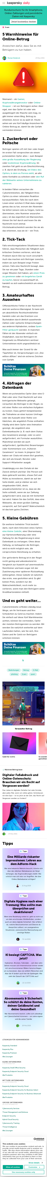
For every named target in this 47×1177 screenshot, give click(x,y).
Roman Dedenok (14, 58)
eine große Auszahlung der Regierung (21, 159)
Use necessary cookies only (23, 1172)
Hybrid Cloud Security (10, 1119)
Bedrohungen (14, 670)
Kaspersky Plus (7, 1049)
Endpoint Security (9, 1116)
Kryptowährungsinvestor (14, 102)
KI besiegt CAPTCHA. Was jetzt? (23, 956)
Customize (33, 1167)
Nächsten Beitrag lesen (13, 770)
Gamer (20, 99)
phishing (14, 674)
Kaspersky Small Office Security (13, 1068)
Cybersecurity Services (10, 1108)
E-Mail (35, 670)
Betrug (26, 670)
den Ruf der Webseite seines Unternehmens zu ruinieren (23, 180)
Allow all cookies (13, 1167)
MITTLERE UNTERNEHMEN (13, 1080)
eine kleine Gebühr (11, 531)
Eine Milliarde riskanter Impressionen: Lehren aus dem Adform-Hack (23, 860)
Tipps (24, 851)
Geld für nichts (8, 757)
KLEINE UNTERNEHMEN (11, 1062)
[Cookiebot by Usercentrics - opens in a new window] (33, 1139)
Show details (34, 1163)
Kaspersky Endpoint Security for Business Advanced (21, 1094)
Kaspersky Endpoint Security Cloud (15, 1071)
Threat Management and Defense (15, 1112)
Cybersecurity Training (10, 1123)
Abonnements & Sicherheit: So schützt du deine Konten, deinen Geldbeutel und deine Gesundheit (23, 1004)
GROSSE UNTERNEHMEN (12, 1102)
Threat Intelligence (9, 1127)
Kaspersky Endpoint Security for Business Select (20, 1090)
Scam (7, 27)
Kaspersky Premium (9, 1053)
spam (33, 674)
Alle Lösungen (7, 1057)
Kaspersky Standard (9, 1046)
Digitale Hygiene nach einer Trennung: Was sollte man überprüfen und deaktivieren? (23, 907)
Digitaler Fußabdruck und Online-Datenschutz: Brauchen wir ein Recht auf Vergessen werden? (21, 780)
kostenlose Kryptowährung (22, 163)
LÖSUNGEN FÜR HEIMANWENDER (15, 1040)
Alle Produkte (7, 1075)
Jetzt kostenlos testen (23, 21)
